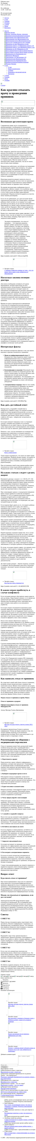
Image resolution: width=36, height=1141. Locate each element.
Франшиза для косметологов (17, 72)
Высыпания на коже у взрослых (11, 1072)
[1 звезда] (4, 976)
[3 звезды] (17, 976)
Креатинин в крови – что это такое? (12, 1085)
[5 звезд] (31, 976)
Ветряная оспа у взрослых (9, 1082)
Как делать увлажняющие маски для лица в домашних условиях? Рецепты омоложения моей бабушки (18, 1106)
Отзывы (7, 23)
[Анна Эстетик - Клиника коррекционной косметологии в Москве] (1, 83)
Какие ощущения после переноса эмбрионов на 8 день (18, 1034)
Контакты (7, 28)
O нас (6, 19)
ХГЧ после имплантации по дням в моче (13, 1092)
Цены (6, 26)
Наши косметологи (14, 69)
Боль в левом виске (10, 452)
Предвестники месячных (8, 1088)
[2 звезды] (10, 976)
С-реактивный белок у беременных (12, 1095)
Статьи (6, 24)
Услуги (6, 18)
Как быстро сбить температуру (14, 583)
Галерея (6, 21)
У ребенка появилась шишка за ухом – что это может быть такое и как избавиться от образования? (18, 272)
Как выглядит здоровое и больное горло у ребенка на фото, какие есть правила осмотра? (21, 1019)
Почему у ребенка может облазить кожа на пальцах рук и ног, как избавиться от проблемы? (21, 1049)
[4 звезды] (24, 976)
